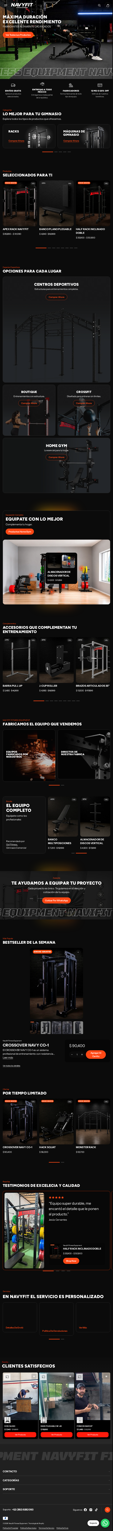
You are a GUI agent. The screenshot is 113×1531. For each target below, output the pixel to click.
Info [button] (32, 183)
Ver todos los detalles (11, 1056)
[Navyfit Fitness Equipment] (22, 5)
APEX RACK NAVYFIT (16, 228)
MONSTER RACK (85, 1136)
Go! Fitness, (12, 836)
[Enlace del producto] (19, 211)
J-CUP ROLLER (48, 678)
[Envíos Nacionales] (91, 1307)
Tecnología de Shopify (36, 1523)
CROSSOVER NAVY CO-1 (17, 1136)
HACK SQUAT (47, 1136)
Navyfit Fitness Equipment (18, 1523)
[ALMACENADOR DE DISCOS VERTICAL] (52, 556)
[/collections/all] (55, 39)
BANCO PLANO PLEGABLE (55, 228)
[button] (6, 5)
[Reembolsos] (55, 1308)
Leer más (8, 1048)
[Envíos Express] (19, 1307)
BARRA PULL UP (12, 678)
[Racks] (28, 136)
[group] (28, 748)
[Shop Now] (75, 1242)
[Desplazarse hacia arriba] (107, 1527)
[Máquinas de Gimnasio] (82, 136)
